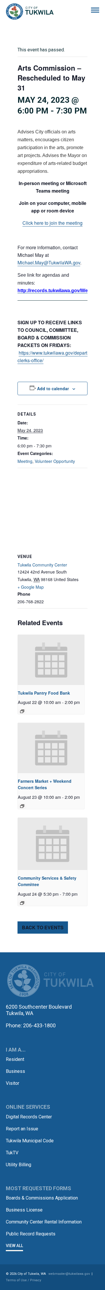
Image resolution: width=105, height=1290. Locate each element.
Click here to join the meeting (52, 222)
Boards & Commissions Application (42, 1198)
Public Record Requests (30, 1234)
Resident (15, 1059)
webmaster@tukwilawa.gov (69, 1274)
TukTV (12, 1152)
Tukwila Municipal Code (30, 1140)
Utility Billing (18, 1164)
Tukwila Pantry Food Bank (44, 693)
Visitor (12, 1083)
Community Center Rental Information (44, 1222)
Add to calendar (53, 388)
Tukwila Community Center (42, 565)
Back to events (43, 927)
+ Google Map (31, 587)
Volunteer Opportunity (55, 461)
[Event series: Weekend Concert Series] (22, 806)
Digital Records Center (29, 1117)
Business (15, 1071)
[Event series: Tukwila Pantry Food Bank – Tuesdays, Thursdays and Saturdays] (22, 711)
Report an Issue (22, 1129)
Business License (24, 1210)
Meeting (25, 461)
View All (14, 1245)
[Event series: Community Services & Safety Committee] (22, 903)
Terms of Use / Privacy (23, 1280)
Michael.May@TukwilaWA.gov (49, 262)
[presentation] (51, 660)
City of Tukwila (30, 11)
